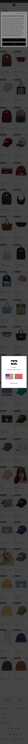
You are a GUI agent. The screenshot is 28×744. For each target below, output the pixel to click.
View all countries (14, 383)
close (25, 357)
